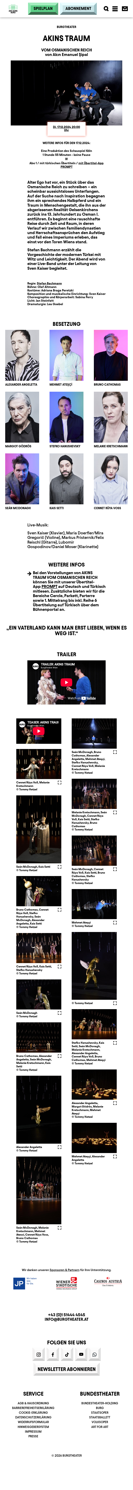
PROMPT (49, 586)
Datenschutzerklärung (33, 1417)
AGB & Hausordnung (33, 1403)
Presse (33, 1436)
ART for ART (99, 1426)
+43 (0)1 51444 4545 (66, 1315)
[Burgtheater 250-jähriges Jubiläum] (13, 17)
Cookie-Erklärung (33, 1412)
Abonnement (78, 8)
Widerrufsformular (33, 1422)
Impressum (33, 1431)
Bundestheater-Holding (99, 1403)
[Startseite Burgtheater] (13, 8)
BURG (100, 1408)
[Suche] (106, 8)
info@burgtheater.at (66, 1319)
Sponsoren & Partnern (64, 1270)
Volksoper (100, 1422)
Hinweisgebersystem (33, 1426)
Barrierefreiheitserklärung (33, 1408)
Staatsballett (99, 1417)
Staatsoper (99, 1412)
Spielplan (43, 8)
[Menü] (115, 8)
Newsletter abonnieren (67, 1369)
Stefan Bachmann (49, 283)
